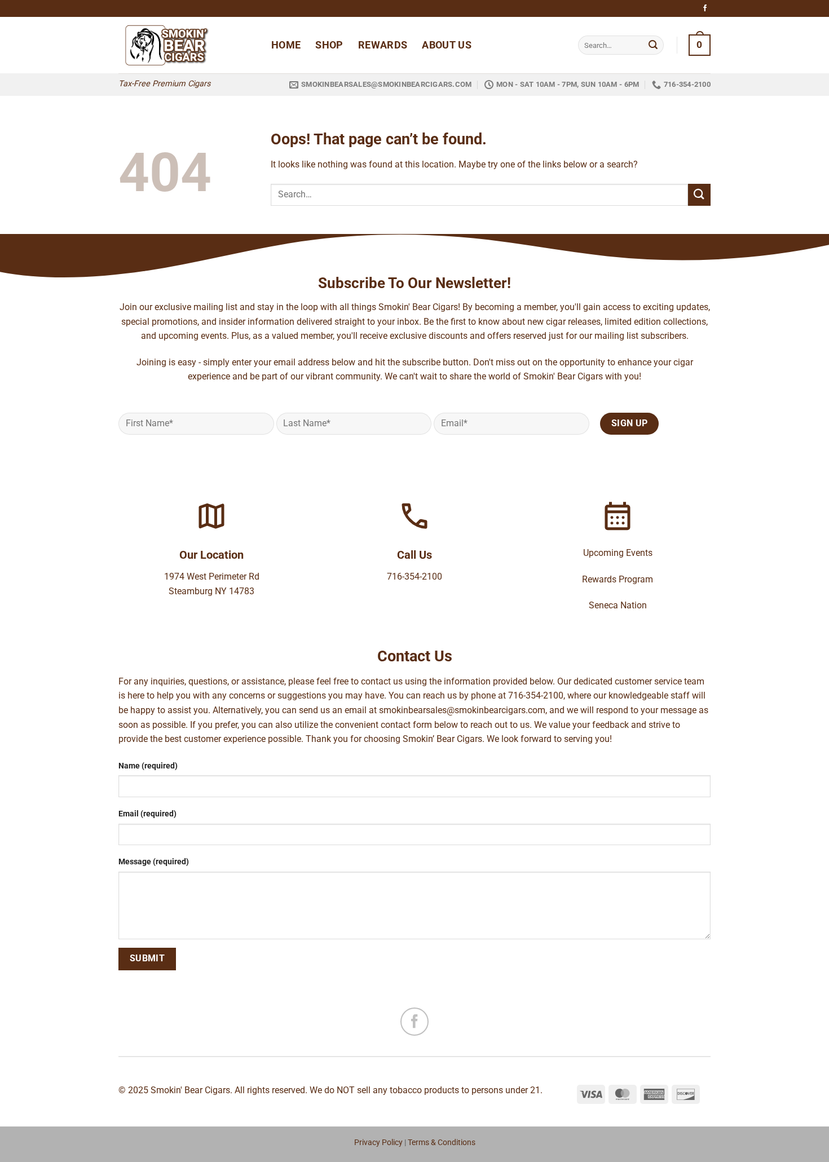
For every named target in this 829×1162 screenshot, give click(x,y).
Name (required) (148, 766)
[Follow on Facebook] (705, 8)
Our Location (211, 555)
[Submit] (653, 45)
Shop (329, 45)
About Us (446, 45)
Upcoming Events (617, 552)
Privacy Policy (378, 1142)
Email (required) (147, 814)
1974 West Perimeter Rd (211, 576)
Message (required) (153, 862)
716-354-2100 (414, 576)
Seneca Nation (618, 605)
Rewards (382, 45)
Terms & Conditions (441, 1142)
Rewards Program (617, 579)
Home (286, 45)
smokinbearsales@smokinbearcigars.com (462, 710)
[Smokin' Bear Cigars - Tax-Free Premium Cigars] (186, 45)
